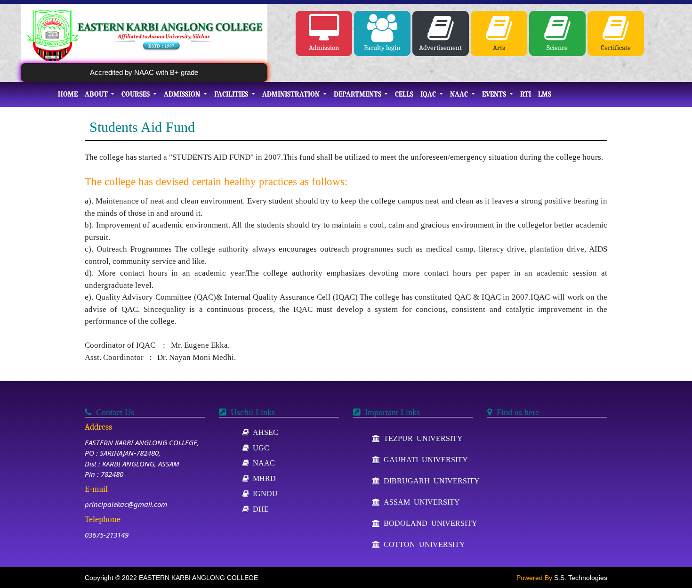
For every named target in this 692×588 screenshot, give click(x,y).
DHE (259, 509)
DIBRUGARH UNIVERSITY (430, 480)
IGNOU (263, 493)
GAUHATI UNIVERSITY (424, 459)
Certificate (616, 47)
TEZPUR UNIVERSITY (421, 438)
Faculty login (382, 47)
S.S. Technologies (580, 577)
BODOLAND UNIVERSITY (428, 523)
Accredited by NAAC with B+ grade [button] (144, 72)
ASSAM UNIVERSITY (420, 502)
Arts (499, 47)
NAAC (262, 462)
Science (557, 47)
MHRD (262, 478)
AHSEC (263, 432)
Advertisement (440, 47)
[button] (99, 95)
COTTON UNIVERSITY (422, 544)
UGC (259, 447)
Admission (324, 47)
